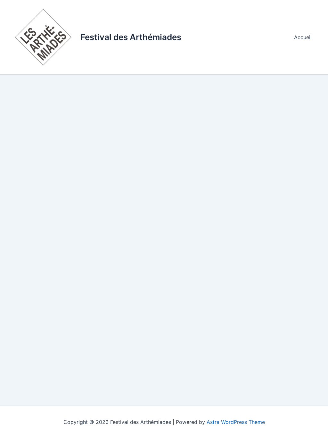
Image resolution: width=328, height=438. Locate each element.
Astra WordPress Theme (236, 422)
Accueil (303, 37)
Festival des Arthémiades (130, 37)
